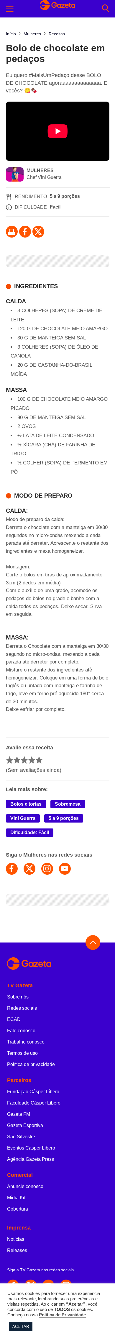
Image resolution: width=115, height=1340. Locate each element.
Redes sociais (22, 1008)
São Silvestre (21, 1136)
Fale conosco (21, 1030)
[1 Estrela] (9, 760)
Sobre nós (18, 996)
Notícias (15, 1239)
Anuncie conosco (25, 1186)
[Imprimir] (12, 232)
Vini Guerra (22, 818)
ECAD (14, 1019)
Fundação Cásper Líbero (33, 1091)
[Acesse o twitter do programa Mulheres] (29, 869)
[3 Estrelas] (24, 760)
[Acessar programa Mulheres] (15, 175)
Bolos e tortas (26, 804)
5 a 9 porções (64, 818)
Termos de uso (22, 1053)
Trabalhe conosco (26, 1041)
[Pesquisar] (105, 8)
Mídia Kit (16, 1197)
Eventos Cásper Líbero (31, 1147)
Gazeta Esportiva (25, 1125)
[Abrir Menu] (10, 9)
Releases (17, 1250)
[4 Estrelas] (31, 760)
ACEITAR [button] (20, 1326)
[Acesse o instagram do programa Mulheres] (47, 869)
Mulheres (40, 170)
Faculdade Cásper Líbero (33, 1102)
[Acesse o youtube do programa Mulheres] (65, 869)
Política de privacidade (31, 1064)
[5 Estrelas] (39, 760)
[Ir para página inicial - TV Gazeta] (57, 964)
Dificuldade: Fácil (29, 832)
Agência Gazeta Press (30, 1159)
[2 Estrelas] (17, 760)
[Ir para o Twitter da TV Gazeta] (38, 232)
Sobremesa (67, 804)
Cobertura (17, 1208)
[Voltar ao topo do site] (93, 942)
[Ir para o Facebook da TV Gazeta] (25, 232)
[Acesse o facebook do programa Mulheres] (12, 869)
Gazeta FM (18, 1114)
